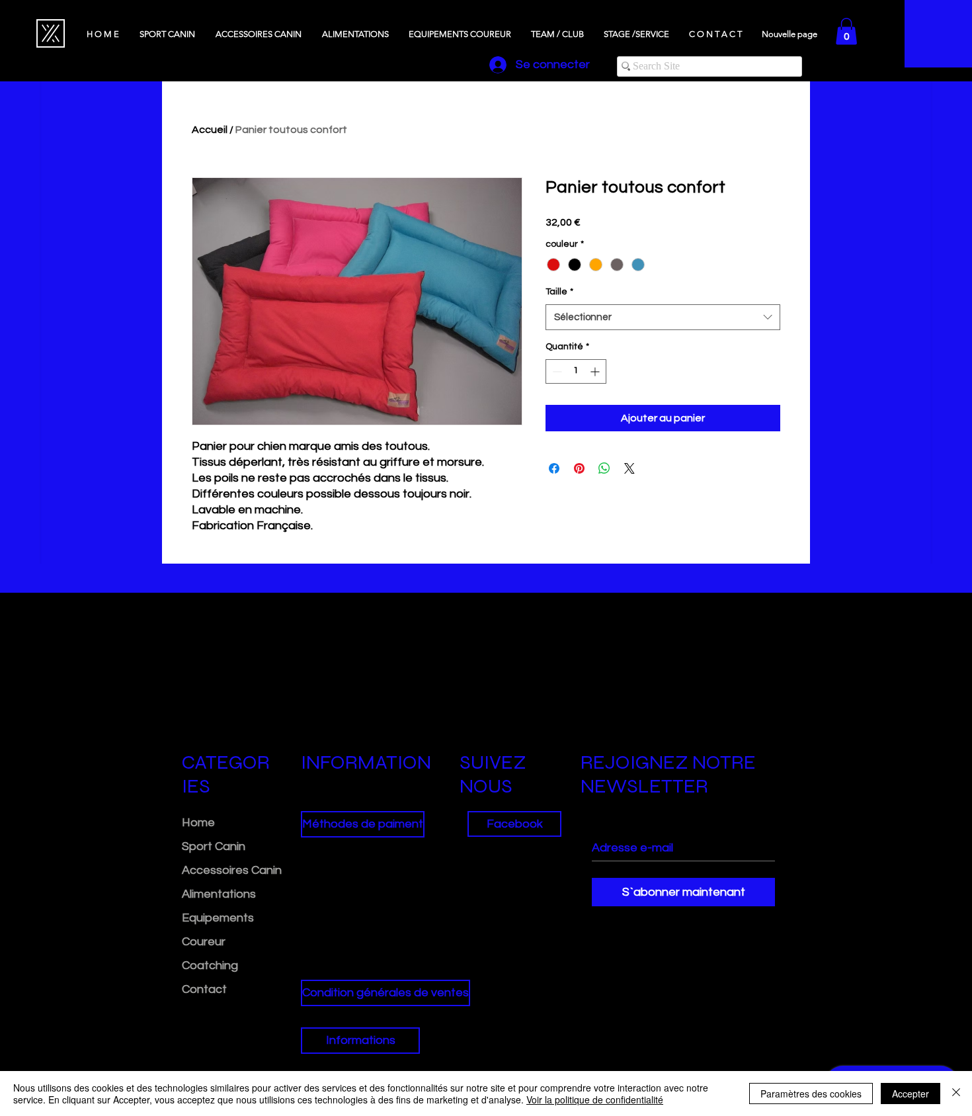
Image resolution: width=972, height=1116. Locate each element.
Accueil (209, 129)
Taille (559, 291)
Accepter (910, 1093)
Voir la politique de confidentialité (594, 1099)
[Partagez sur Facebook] (554, 468)
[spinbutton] (576, 371)
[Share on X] (629, 468)
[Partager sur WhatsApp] (604, 468)
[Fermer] (956, 1093)
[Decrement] (555, 371)
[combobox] (663, 317)
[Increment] (596, 371)
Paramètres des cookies (811, 1093)
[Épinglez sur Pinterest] (579, 468)
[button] (846, 31)
